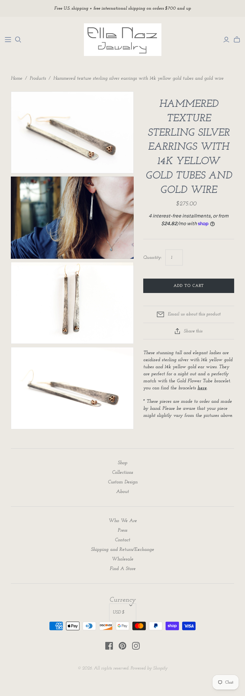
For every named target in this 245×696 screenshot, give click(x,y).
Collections (122, 472)
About (122, 491)
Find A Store (123, 568)
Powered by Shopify (148, 668)
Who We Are (122, 520)
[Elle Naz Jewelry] (8, 39)
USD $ (119, 612)
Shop (122, 463)
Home (16, 78)
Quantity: (152, 257)
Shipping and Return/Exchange (122, 549)
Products (38, 78)
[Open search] (18, 39)
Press (122, 530)
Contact (122, 540)
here (202, 388)
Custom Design (122, 482)
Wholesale (122, 559)
